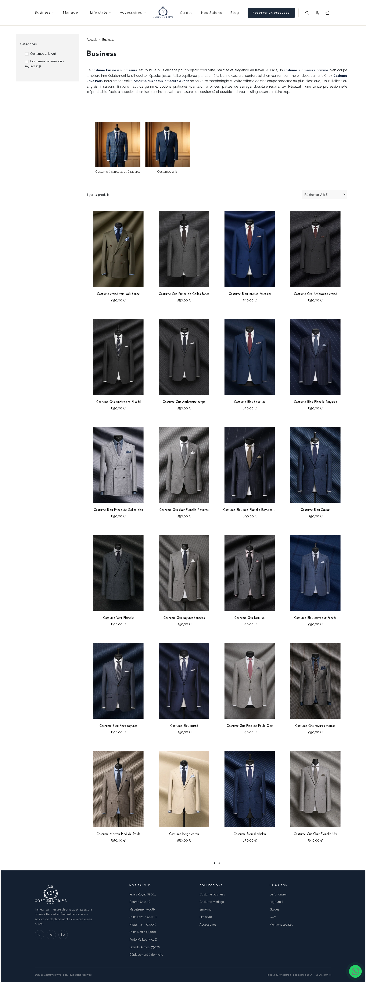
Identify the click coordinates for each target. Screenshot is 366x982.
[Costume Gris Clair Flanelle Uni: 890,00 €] (315, 796)
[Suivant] (345, 862)
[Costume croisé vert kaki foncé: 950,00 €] (118, 256)
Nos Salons (211, 13)
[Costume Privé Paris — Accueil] (163, 12)
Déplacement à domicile (146, 954)
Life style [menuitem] (98, 12)
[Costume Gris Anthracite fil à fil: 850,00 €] (118, 364)
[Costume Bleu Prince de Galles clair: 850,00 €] (118, 472)
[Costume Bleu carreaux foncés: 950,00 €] (315, 580)
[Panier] (327, 12)
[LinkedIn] (63, 934)
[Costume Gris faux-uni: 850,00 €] (249, 580)
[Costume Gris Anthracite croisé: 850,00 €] (315, 256)
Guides (186, 13)
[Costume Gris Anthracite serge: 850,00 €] (184, 364)
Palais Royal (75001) (142, 894)
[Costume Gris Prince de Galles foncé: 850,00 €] (184, 256)
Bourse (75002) (139, 902)
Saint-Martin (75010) (142, 932)
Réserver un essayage (271, 12)
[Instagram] (39, 934)
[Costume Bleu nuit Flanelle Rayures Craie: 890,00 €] (249, 472)
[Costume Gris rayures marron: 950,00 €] (315, 688)
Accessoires (208, 924)
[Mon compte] (317, 12)
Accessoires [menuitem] (131, 12)
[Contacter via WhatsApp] (355, 971)
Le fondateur (278, 894)
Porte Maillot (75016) (143, 939)
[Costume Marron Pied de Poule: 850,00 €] (118, 796)
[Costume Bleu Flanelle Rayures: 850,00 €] (315, 364)
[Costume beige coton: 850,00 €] (184, 796)
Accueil (92, 39)
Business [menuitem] (43, 12)
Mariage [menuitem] (70, 12)
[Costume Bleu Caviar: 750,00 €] (315, 472)
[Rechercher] (307, 12)
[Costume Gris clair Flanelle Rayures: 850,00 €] (184, 472)
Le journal (276, 902)
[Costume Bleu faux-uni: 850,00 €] (249, 364)
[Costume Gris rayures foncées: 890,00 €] (184, 580)
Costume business (212, 894)
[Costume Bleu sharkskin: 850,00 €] (249, 796)
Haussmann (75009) (142, 924)
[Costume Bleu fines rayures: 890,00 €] (118, 688)
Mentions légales (281, 924)
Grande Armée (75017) (144, 947)
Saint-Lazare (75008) (143, 917)
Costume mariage (212, 902)
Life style (206, 917)
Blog (234, 13)
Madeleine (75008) (142, 909)
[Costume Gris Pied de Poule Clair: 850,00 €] (249, 688)
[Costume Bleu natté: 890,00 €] (184, 688)
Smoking (206, 909)
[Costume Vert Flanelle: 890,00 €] (118, 580)
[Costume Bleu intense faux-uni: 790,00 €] (249, 256)
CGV (273, 917)
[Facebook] (51, 934)
